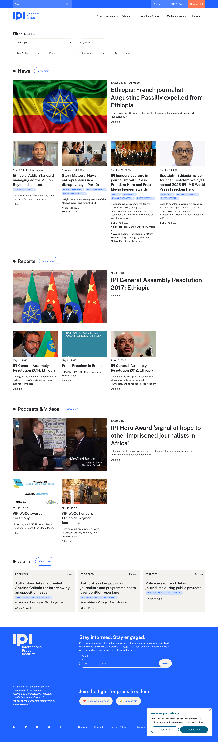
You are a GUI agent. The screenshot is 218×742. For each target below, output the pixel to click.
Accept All (194, 729)
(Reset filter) (29, 34)
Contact (98, 727)
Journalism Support (149, 16)
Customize (165, 729)
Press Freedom (144, 198)
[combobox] (44, 42)
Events (196, 16)
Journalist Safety (23, 190)
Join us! (165, 663)
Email (85, 656)
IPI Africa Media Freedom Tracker (33, 597)
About (157, 4)
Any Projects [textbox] (24, 53)
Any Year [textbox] (87, 53)
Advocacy (127, 16)
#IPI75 (115, 194)
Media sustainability (73, 194)
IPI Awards (129, 194)
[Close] (210, 710)
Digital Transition (72, 190)
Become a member (96, 701)
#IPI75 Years (178, 4)
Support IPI (196, 4)
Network (110, 16)
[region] (179, 722)
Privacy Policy (118, 727)
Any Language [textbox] (122, 53)
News (100, 16)
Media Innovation (176, 16)
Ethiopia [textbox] (53, 53)
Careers (82, 727)
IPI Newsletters (142, 727)
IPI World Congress (121, 198)
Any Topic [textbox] (22, 42)
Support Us (128, 701)
